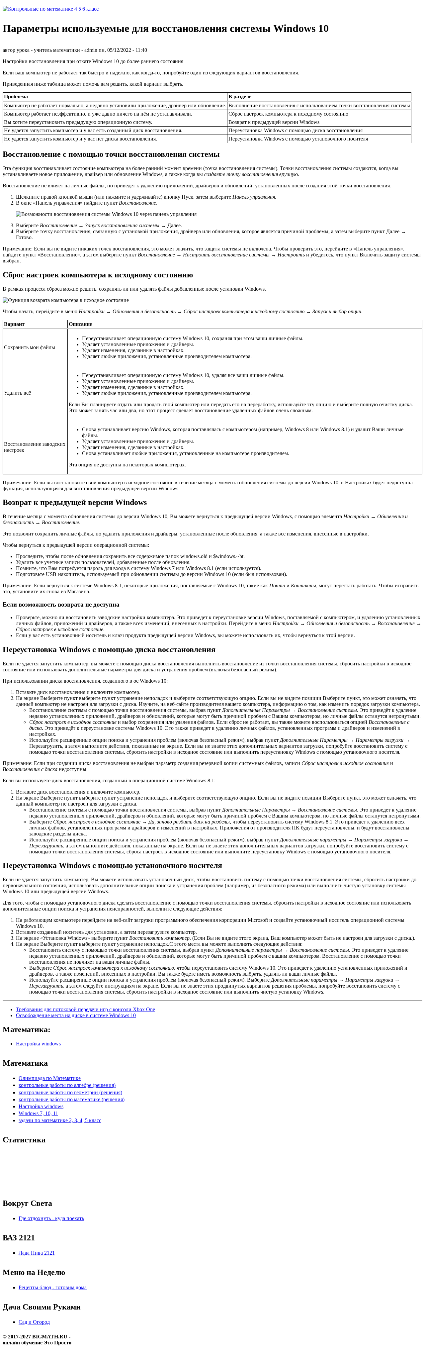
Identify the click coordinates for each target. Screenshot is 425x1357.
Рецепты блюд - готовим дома (53, 1287)
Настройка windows (38, 1043)
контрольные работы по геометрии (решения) (70, 1092)
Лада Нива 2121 (37, 1253)
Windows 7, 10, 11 (38, 1113)
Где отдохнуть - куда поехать (51, 1218)
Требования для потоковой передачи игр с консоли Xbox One (85, 1009)
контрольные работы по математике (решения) (72, 1099)
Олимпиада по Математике (50, 1078)
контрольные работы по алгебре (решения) (67, 1085)
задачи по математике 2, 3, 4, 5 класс (60, 1120)
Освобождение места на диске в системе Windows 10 (76, 1015)
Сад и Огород (34, 1322)
